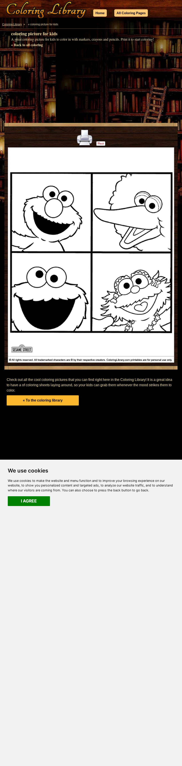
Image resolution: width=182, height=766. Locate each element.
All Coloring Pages (131, 13)
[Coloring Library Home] (47, 10)
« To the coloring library (43, 400)
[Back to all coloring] (27, 24)
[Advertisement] (91, 86)
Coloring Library (12, 24)
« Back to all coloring (27, 44)
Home (100, 13)
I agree (29, 501)
